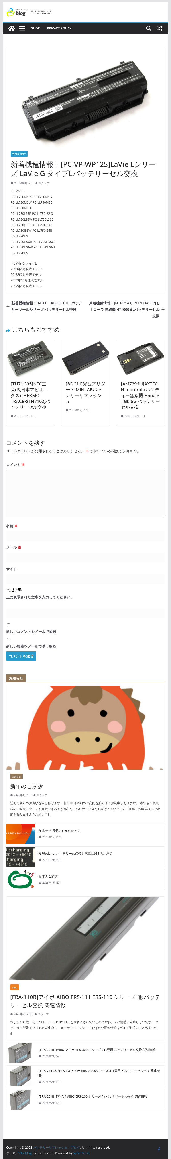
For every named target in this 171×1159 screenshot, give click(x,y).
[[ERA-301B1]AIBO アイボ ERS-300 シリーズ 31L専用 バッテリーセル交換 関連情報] (20, 1053)
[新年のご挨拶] (85, 728)
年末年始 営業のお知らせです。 (61, 831)
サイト (11, 568)
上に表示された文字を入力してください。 (40, 597)
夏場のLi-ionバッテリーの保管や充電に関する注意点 (75, 853)
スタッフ (44, 183)
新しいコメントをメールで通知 (31, 631)
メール (13, 547)
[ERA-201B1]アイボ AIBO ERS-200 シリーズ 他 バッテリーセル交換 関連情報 (93, 1096)
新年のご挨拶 (26, 786)
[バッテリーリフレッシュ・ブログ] (11, 28)
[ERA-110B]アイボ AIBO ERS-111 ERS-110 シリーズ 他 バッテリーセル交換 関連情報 (85, 1001)
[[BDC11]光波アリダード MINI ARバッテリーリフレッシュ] (85, 343)
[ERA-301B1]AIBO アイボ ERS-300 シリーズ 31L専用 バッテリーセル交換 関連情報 (97, 1050)
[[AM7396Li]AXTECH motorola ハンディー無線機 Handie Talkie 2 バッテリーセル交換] (140, 343)
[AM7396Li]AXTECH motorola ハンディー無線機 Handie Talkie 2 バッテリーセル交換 (140, 395)
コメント (15, 464)
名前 (12, 525)
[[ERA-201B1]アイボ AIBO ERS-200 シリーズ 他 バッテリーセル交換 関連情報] (20, 1100)
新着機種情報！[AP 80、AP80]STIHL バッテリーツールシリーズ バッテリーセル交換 (47, 306)
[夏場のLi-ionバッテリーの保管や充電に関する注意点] (20, 857)
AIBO (14, 987)
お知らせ (16, 776)
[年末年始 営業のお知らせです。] (20, 834)
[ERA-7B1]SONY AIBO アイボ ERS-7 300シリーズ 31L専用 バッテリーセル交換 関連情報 (99, 1073)
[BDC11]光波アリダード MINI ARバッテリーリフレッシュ (85, 392)
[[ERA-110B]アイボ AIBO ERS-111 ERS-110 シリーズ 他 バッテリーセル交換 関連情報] (85, 938)
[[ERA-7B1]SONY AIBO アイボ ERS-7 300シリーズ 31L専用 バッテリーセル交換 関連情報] (20, 1076)
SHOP (35, 28)
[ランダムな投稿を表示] (159, 28)
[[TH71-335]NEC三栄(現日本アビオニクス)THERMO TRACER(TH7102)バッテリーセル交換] (30, 343)
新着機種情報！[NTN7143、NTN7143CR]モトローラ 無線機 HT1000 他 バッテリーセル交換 (124, 309)
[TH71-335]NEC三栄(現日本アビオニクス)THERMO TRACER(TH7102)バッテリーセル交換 (30, 395)
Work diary (19, 154)
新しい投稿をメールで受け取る (31, 646)
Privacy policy (59, 28)
